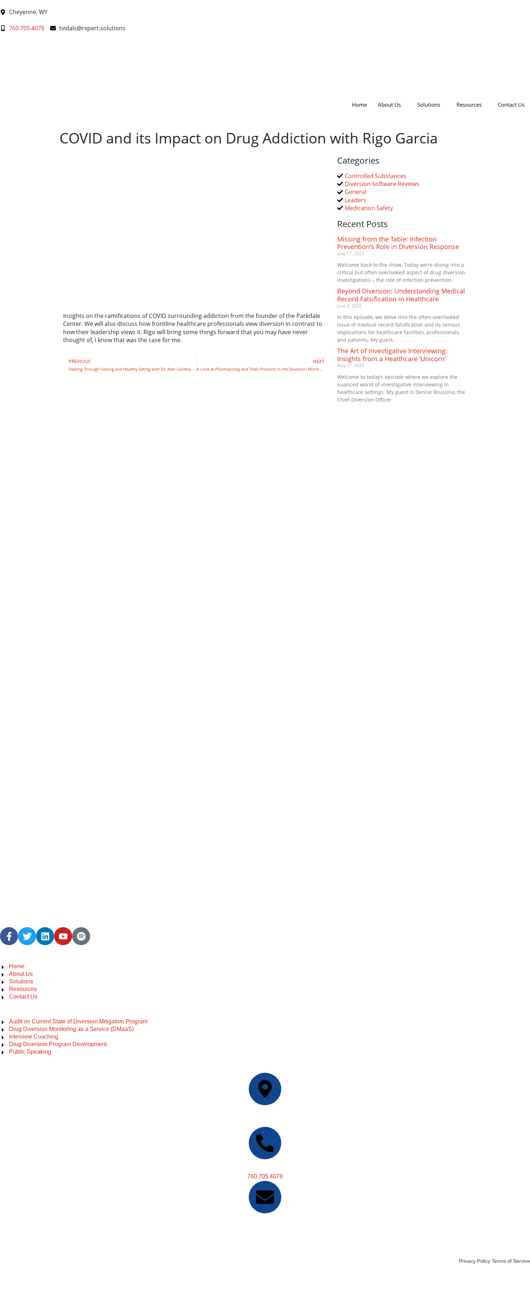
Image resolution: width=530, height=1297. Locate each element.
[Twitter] (27, 936)
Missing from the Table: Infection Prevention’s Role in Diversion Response (398, 243)
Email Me (265, 1222)
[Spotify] (81, 936)
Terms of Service (511, 1261)
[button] (2, 74)
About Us (389, 104)
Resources (469, 104)
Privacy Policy (474, 1261)
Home (359, 104)
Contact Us (511, 104)
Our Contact (265, 1168)
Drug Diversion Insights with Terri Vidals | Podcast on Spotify (77, 1252)
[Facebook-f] (9, 936)
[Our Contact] (265, 1143)
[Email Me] (265, 1197)
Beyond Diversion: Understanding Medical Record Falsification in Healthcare (401, 295)
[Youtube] (63, 936)
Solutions (428, 104)
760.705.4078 (265, 1176)
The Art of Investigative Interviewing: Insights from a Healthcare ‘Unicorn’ (392, 354)
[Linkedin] (45, 936)
